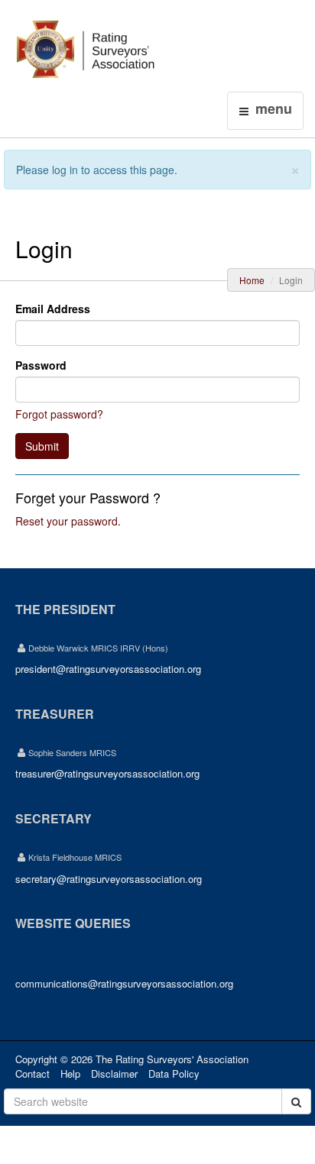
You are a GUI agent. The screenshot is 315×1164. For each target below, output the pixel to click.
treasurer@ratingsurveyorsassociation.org (107, 773)
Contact (32, 1073)
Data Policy (174, 1073)
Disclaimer (114, 1073)
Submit (42, 446)
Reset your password (66, 521)
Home (252, 279)
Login (180, 20)
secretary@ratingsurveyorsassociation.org (108, 878)
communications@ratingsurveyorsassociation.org (124, 983)
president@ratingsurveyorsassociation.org (108, 668)
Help (70, 1073)
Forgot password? (59, 414)
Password (41, 365)
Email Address (52, 308)
